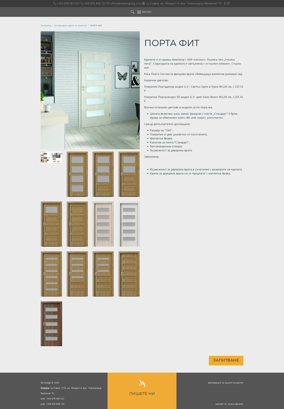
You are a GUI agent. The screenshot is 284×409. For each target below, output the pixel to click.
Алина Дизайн (235, 403)
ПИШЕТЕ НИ (142, 394)
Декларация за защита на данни (225, 382)
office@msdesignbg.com (125, 3)
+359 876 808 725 (94, 3)
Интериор (46, 25)
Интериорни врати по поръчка (70, 25)
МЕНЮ (146, 12)
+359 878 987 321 (68, 3)
